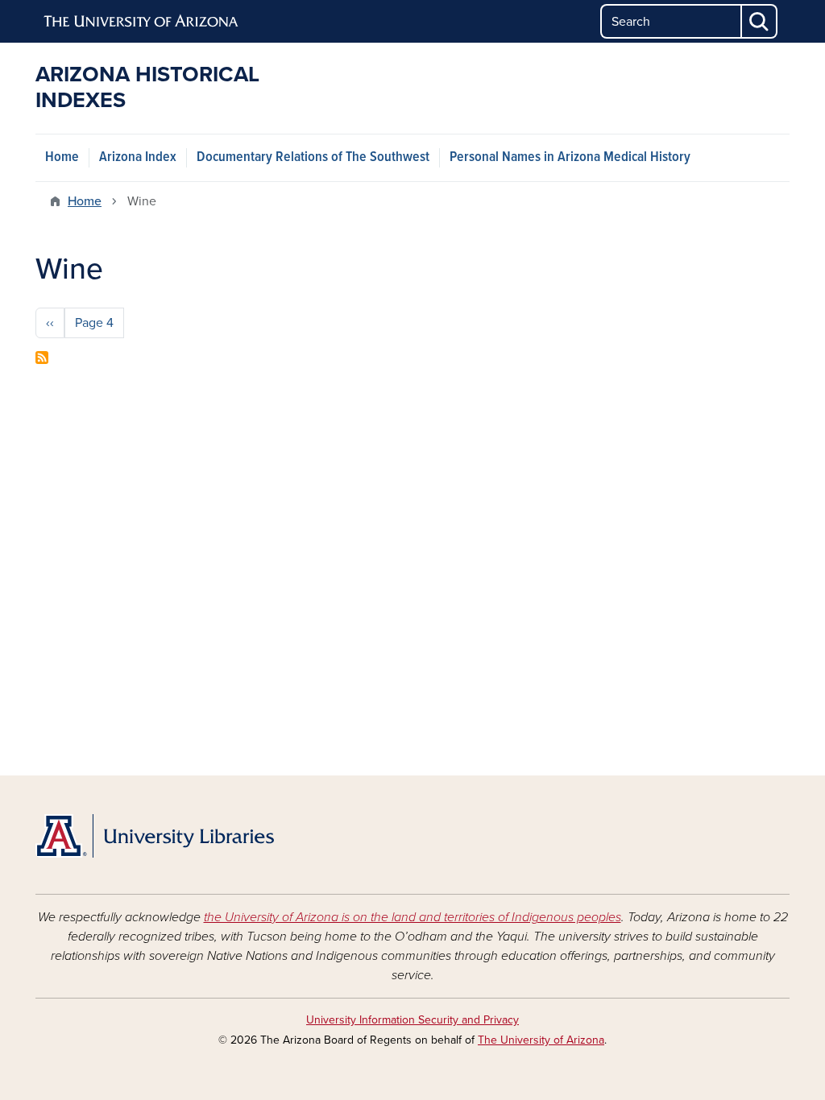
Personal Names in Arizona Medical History (570, 157)
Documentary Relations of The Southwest (313, 157)
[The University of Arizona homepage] (142, 22)
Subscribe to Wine (41, 357)
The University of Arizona (541, 1040)
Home (62, 157)
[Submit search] (759, 21)
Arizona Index (137, 157)
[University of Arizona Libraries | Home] (154, 836)
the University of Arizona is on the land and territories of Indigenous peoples (412, 917)
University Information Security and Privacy (412, 1020)
